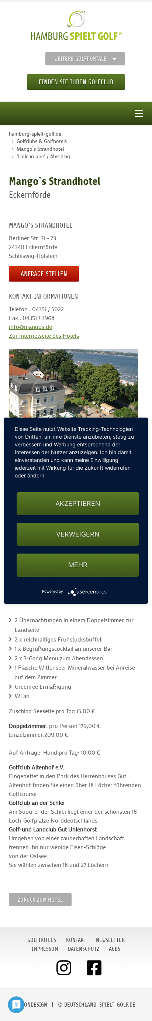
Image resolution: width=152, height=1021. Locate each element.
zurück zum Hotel (40, 899)
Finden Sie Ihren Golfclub (76, 82)
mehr (77, 565)
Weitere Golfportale (80, 58)
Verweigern (78, 534)
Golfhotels (41, 940)
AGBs (114, 949)
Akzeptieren (77, 503)
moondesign (32, 1004)
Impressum (45, 949)
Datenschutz (83, 949)
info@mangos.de (30, 326)
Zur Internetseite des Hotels (44, 335)
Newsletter (110, 940)
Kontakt (76, 940)
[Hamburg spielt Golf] (76, 25)
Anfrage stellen (44, 274)
